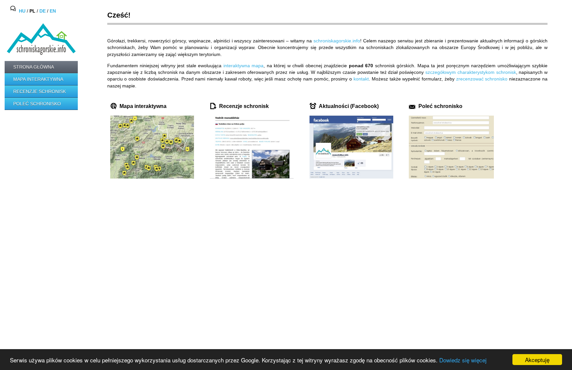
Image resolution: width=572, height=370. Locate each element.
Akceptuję (537, 359)
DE (42, 11)
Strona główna (33, 67)
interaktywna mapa (243, 65)
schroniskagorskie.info (336, 40)
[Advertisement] (34, 139)
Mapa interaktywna (38, 79)
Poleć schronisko (37, 103)
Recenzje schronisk (39, 91)
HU (22, 11)
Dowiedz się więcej (463, 360)
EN (53, 11)
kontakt (361, 78)
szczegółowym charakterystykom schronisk (470, 72)
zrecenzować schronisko (482, 78)
